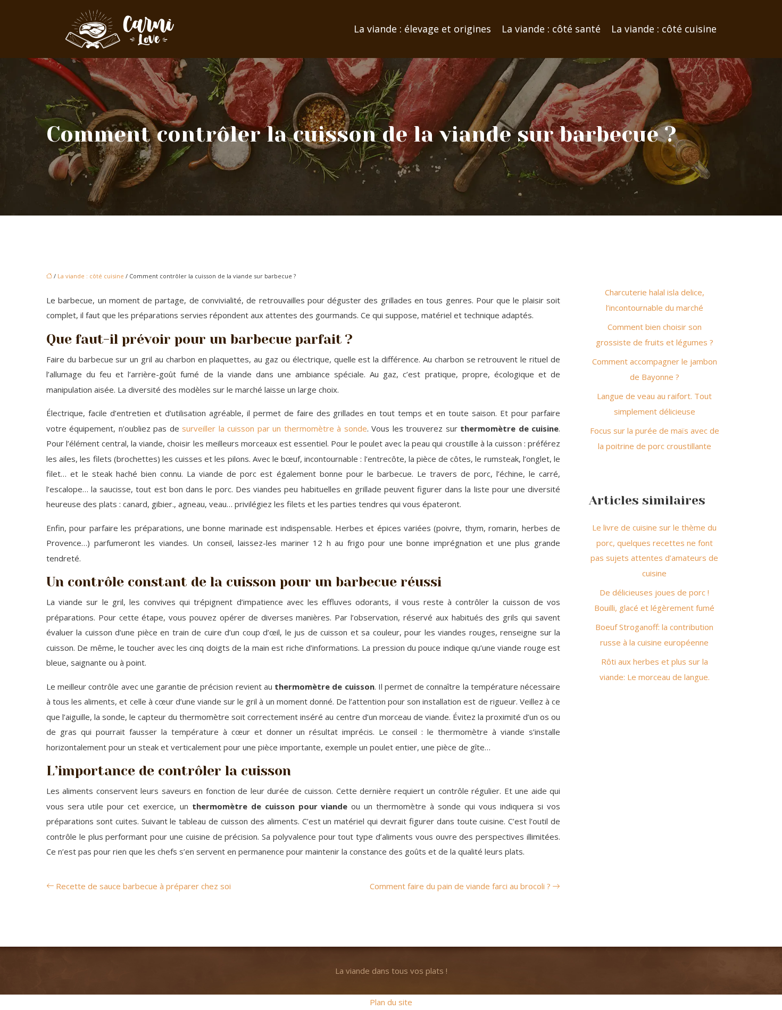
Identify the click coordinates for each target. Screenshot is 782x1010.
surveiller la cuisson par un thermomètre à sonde (274, 428)
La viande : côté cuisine (664, 28)
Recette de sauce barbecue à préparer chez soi (143, 886)
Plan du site (391, 1002)
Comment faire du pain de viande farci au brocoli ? (460, 886)
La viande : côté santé (551, 28)
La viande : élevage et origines (422, 28)
